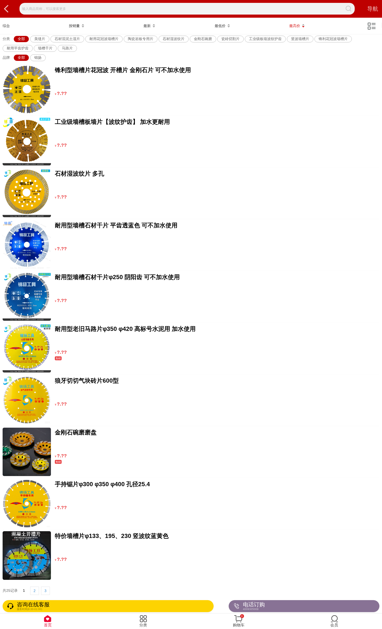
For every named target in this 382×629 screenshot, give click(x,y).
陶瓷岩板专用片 (140, 39)
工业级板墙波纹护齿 (265, 39)
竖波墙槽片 (300, 39)
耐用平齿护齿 (18, 48)
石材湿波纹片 (174, 39)
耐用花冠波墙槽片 (103, 39)
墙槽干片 (45, 48)
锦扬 (38, 57)
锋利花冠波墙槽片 (333, 39)
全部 (21, 39)
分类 (6, 39)
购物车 (239, 621)
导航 (372, 9)
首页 (48, 625)
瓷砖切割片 (230, 39)
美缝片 (39, 39)
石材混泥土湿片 (67, 39)
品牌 (6, 57)
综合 (6, 26)
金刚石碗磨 (203, 39)
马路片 (67, 48)
